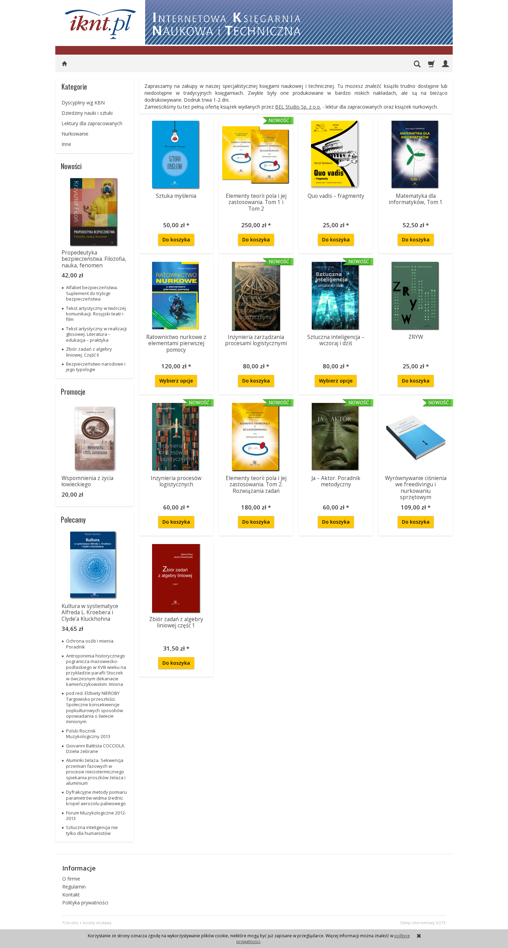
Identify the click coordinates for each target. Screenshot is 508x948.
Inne (66, 144)
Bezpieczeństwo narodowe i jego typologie (95, 366)
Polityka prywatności (85, 902)
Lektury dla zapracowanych (92, 123)
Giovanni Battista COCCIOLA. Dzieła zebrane (95, 748)
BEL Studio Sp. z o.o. (298, 106)
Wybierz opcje (176, 380)
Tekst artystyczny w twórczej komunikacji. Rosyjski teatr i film (96, 314)
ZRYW (415, 337)
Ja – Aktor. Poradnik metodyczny (335, 481)
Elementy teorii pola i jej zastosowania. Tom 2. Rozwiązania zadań (256, 485)
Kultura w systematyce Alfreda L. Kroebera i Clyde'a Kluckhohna (90, 612)
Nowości (71, 166)
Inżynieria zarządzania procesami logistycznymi (256, 340)
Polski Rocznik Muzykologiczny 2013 (88, 733)
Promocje (73, 391)
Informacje (79, 868)
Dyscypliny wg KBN (83, 102)
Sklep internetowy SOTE (423, 922)
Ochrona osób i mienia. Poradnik (90, 644)
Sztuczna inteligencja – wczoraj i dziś (335, 340)
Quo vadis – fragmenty (336, 196)
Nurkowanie (75, 133)
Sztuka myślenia (176, 196)
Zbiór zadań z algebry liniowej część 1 (176, 622)
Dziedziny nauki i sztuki (87, 113)
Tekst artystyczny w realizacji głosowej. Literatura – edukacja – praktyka (96, 334)
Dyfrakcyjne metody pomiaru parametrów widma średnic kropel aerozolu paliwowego (96, 798)
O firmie (71, 878)
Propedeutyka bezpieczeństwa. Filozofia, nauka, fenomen (94, 259)
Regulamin (74, 886)
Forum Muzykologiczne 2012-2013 (96, 815)
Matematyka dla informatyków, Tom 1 (416, 199)
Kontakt (71, 894)
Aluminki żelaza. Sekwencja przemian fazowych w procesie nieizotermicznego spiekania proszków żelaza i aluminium (95, 771)
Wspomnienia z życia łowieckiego (87, 481)
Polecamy (73, 519)
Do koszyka (176, 239)
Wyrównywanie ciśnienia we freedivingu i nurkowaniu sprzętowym (415, 488)
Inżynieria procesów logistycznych (176, 481)
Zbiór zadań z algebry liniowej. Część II (89, 352)
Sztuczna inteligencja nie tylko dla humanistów (92, 830)
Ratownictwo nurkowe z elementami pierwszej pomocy (176, 343)
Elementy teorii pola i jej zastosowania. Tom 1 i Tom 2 (256, 202)
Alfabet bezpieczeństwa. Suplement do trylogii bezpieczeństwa (92, 293)
